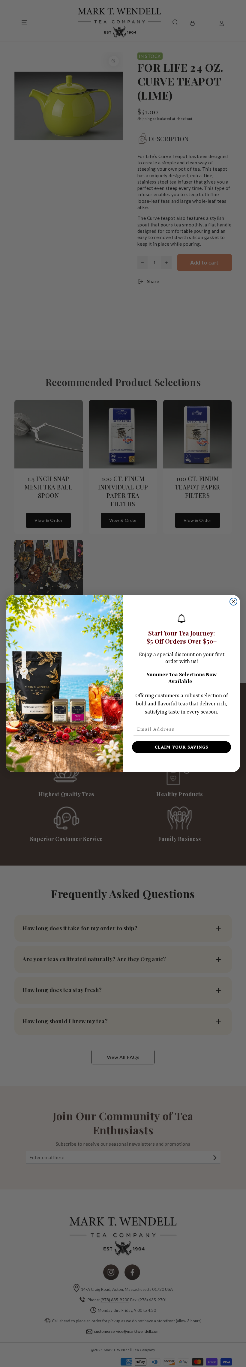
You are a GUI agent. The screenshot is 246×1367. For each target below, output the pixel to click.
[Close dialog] (233, 601)
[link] (181, 618)
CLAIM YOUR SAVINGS (181, 747)
